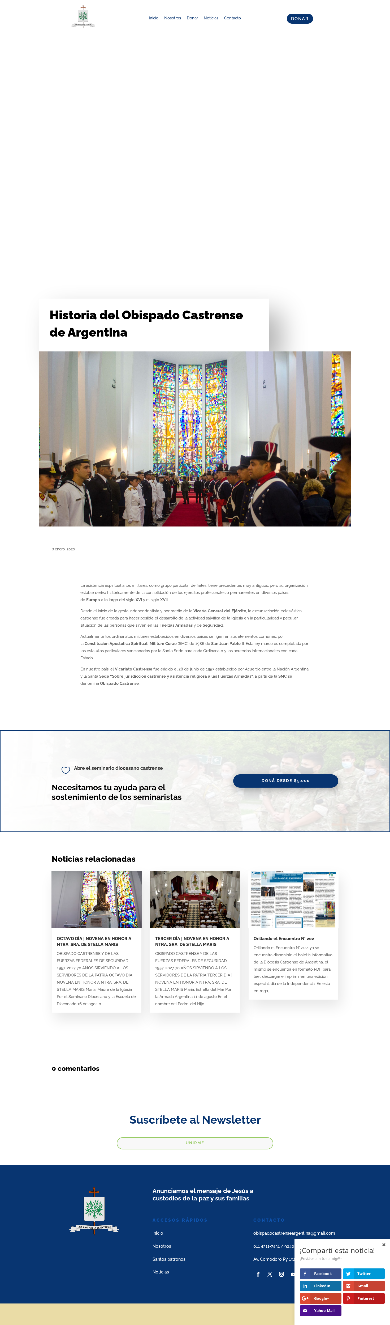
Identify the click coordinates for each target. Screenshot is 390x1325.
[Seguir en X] (270, 1274)
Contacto (232, 18)
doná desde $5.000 (286, 780)
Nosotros (172, 18)
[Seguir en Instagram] (281, 1274)
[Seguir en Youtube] (293, 1274)
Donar (192, 18)
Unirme (195, 1143)
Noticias (211, 18)
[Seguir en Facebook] (258, 1274)
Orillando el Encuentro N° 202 (284, 938)
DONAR (300, 18)
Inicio (153, 18)
